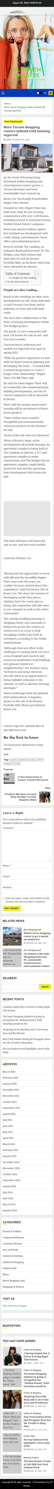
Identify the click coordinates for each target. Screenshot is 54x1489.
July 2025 (7, 1119)
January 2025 (10, 1156)
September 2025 (11, 1107)
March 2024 (9, 1204)
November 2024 (11, 1168)
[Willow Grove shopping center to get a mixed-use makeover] (12, 936)
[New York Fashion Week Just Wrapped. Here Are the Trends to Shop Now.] (12, 1421)
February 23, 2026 (34, 943)
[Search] (45, 93)
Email (7, 876)
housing (31, 759)
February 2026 (10, 1077)
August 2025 (9, 1113)
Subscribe (50, 93)
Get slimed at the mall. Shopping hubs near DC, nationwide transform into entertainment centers (37, 960)
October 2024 (10, 1174)
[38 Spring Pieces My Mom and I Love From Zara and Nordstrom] (12, 1399)
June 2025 (8, 1126)
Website (7, 887)
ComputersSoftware (13, 1237)
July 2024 (7, 1192)
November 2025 (11, 1095)
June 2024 (8, 1198)
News (6, 1274)
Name (7, 865)
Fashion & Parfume (13, 1255)
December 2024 (11, 1162)
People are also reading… (25, 277)
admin (8, 140)
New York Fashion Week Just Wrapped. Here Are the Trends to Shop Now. (37, 1421)
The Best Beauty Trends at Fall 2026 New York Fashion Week (37, 1464)
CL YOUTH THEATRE (27, 72)
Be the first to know (18, 281)
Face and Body (10, 1249)
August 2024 (9, 1186)
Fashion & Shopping (13, 1262)
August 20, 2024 (22, 140)
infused (40, 759)
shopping (8, 763)
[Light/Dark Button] (39, 93)
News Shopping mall (13, 121)
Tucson (17, 763)
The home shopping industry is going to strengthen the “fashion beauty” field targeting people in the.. (24, 1020)
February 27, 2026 (34, 1406)
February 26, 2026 (34, 1430)
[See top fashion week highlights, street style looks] (12, 1442)
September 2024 (11, 1180)
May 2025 (8, 1132)
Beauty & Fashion (12, 1231)
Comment (9, 828)
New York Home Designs (15, 1305)
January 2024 (10, 1210)
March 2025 (9, 1144)
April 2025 (8, 1138)
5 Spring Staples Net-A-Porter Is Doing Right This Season (37, 1356)
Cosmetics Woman (12, 1243)
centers (13, 759)
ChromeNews (40, 1482)
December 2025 (11, 1089)
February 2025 (10, 1150)
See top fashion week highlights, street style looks (37, 1442)
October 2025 (10, 1101)
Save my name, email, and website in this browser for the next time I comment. (27, 900)
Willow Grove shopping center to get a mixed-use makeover (37, 936)
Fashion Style (10, 1268)
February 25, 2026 (34, 1449)
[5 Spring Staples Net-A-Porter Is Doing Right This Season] (12, 1356)
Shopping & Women (13, 1286)
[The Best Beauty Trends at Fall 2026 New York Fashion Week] (12, 1464)
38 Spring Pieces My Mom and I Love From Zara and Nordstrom (36, 1399)
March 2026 (9, 1071)
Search (10, 978)
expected (22, 759)
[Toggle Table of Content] (35, 273)
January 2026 (10, 1083)
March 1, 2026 (32, 1363)
